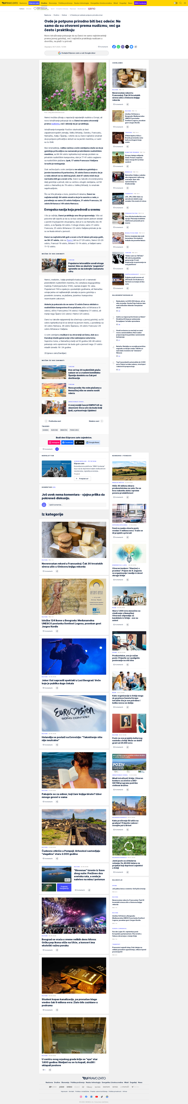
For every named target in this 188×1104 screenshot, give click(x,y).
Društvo (56, 15)
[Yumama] (124, 1087)
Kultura (64, 15)
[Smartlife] (106, 1087)
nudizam (54, 430)
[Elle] (77, 1087)
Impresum (64, 1091)
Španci (70, 240)
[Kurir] (61, 1087)
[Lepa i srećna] (97, 1087)
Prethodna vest (55, 421)
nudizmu (55, 124)
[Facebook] (86, 1097)
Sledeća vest (94, 421)
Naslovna (47, 15)
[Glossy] (89, 1087)
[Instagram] (81, 1097)
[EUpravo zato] (10, 3)
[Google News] (107, 1097)
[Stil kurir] (83, 1087)
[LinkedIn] (91, 1097)
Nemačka (63, 430)
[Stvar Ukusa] (135, 1087)
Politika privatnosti (115, 1091)
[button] (103, 46)
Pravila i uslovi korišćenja (98, 1091)
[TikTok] (102, 1097)
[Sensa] (115, 1087)
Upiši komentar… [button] (55, 505)
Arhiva (125, 1091)
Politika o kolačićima (82, 1091)
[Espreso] (69, 1087)
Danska (46, 430)
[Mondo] (53, 1087)
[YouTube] (96, 1097)
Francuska (74, 430)
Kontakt (71, 1091)
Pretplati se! (83, 479)
